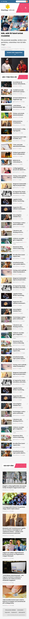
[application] (14, 65)
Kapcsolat (7, 612)
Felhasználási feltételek (10, 610)
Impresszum (14, 612)
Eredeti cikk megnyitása (14, 52)
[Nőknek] (8, 8)
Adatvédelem (20, 610)
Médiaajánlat (22, 612)
